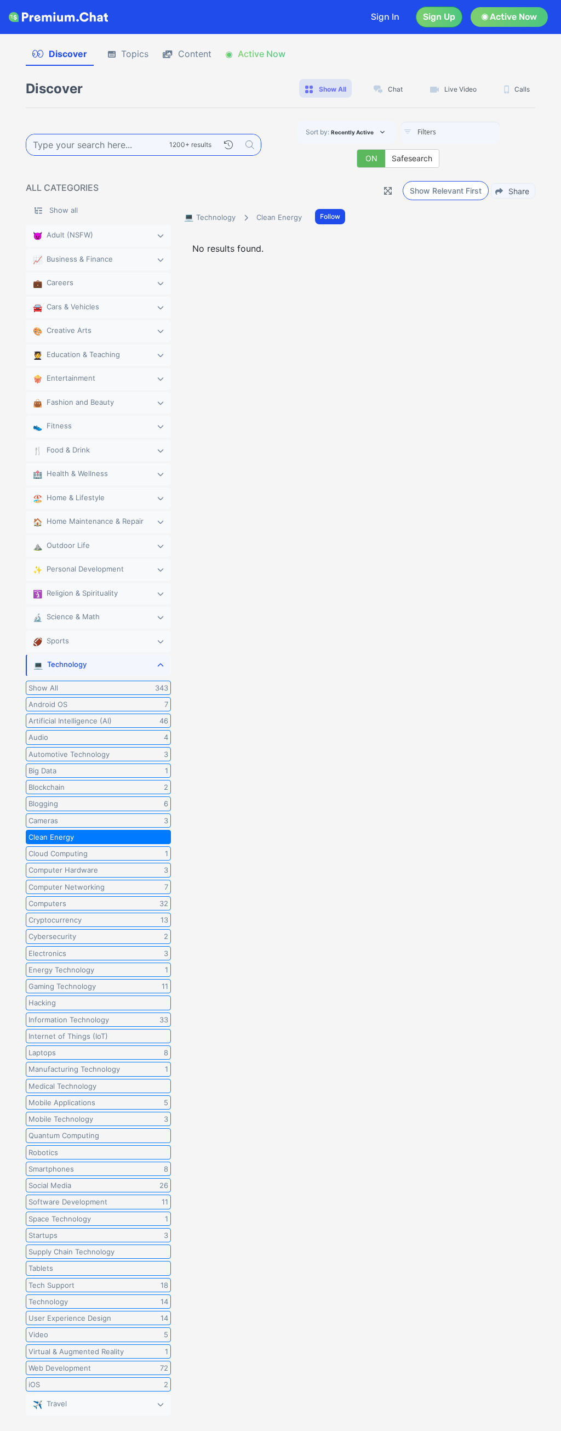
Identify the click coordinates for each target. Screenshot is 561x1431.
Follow (330, 216)
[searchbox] (466, 132)
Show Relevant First (446, 190)
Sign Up (439, 17)
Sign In (385, 17)
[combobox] (450, 133)
